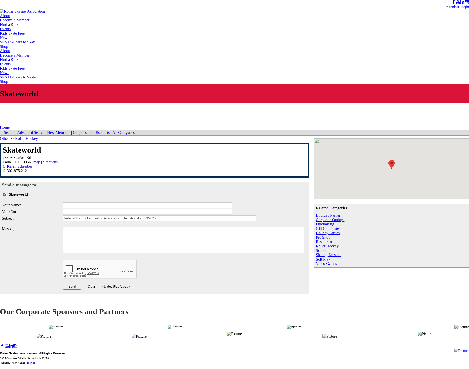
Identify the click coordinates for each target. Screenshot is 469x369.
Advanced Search (30, 132)
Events (5, 29)
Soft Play (323, 259)
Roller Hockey (327, 246)
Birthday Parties (328, 215)
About (5, 16)
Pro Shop (323, 237)
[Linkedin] (462, 2)
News (4, 38)
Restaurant (324, 242)
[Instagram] (467, 2)
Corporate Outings (330, 220)
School (321, 250)
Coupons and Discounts (91, 132)
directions (50, 162)
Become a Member (14, 20)
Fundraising (325, 224)
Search (9, 132)
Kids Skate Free (12, 33)
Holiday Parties (328, 233)
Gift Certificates (328, 228)
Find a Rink (9, 24)
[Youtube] (458, 2)
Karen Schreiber (19, 166)
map (36, 162)
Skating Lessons (328, 255)
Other (4, 138)
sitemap (31, 362)
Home (5, 127)
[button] (391, 164)
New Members (58, 132)
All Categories (123, 132)
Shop (4, 46)
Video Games (326, 264)
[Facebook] (454, 2)
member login (457, 7)
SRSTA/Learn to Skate (18, 42)
